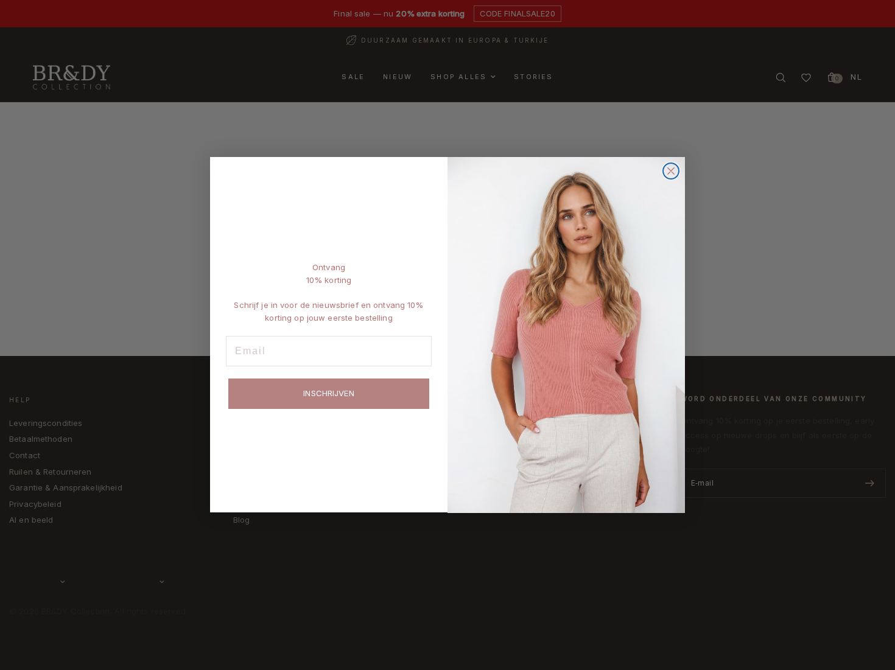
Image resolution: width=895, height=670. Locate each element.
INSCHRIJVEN (328, 394)
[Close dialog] (671, 171)
